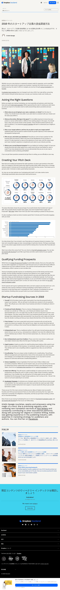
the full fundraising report (39, 250)
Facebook (33, 419)
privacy (35, 503)
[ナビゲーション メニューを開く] (57, 2)
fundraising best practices (23, 367)
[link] (45, 2)
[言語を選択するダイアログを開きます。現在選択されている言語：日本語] (41, 2)
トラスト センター (44, 563)
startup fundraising (45, 87)
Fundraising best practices (9, 92)
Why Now (11, 211)
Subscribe (30, 508)
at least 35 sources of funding (19, 263)
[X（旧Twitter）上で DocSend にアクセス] (28, 525)
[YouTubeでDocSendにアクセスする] (22, 525)
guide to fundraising (41, 367)
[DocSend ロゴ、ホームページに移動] (9, 2)
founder (4, 88)
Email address (30, 497)
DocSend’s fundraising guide (44, 399)
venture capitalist (28, 124)
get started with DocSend (9, 252)
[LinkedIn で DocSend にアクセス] (25, 525)
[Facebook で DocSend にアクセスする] (31, 525)
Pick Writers (42, 408)
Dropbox (19, 553)
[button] (36, 585)
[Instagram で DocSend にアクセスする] (34, 525)
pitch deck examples (17, 105)
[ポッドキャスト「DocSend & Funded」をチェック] (37, 525)
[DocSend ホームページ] (30, 521)
